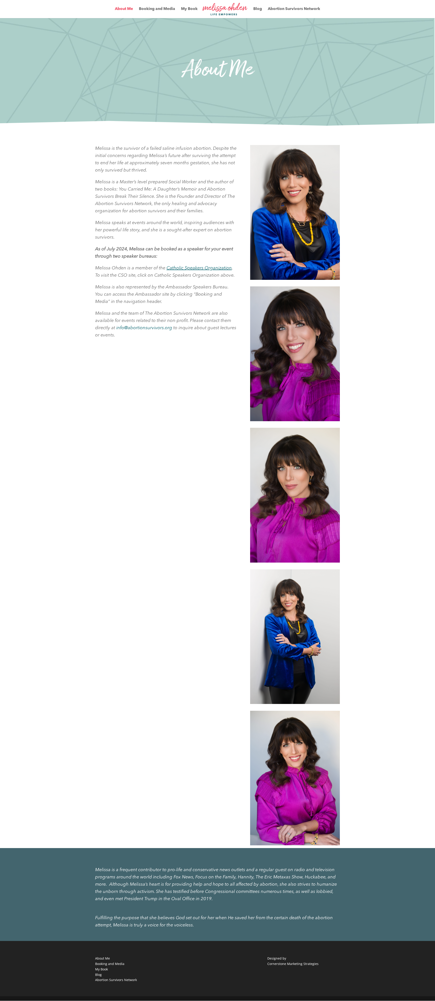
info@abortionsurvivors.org (144, 328)
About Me (124, 9)
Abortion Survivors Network (294, 9)
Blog (257, 9)
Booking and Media (157, 9)
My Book (189, 9)
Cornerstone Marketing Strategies (293, 964)
